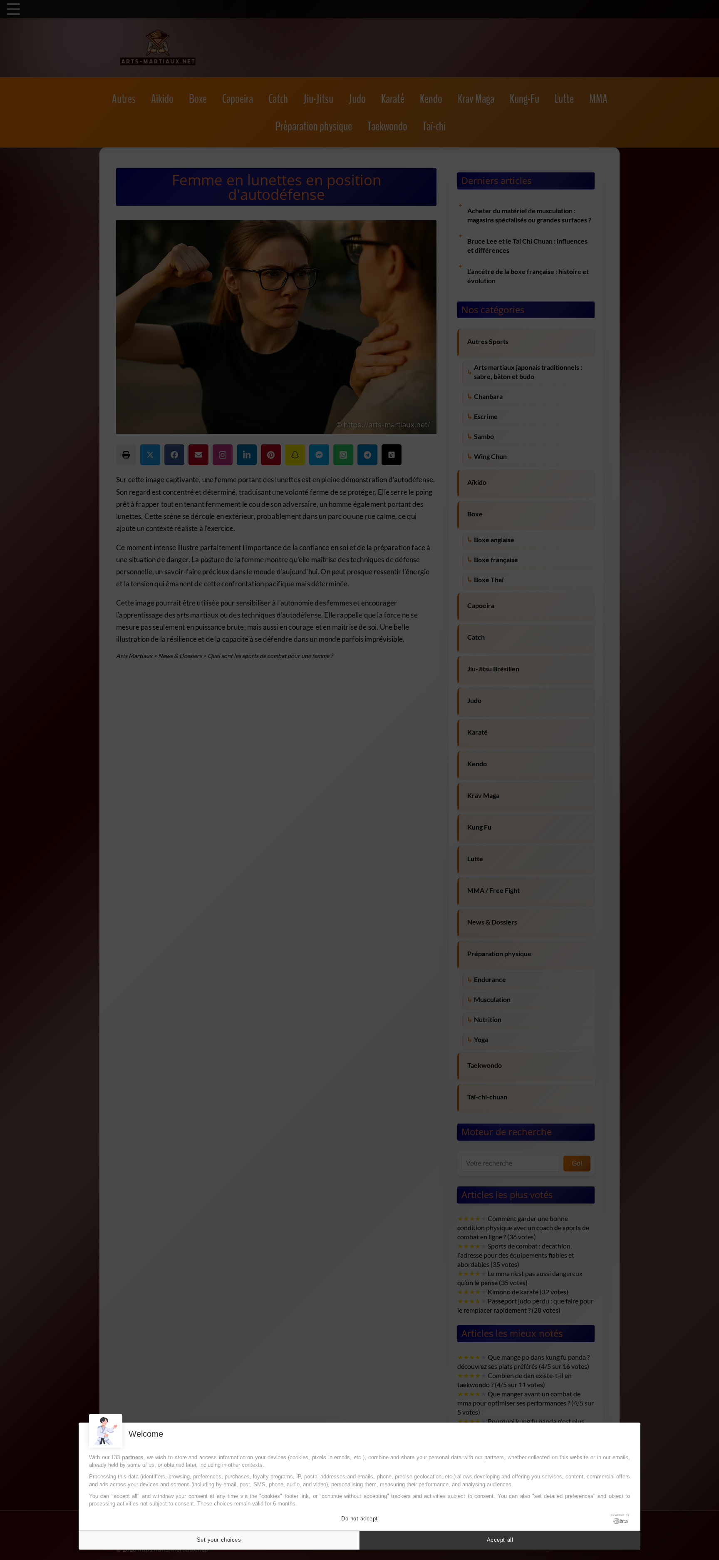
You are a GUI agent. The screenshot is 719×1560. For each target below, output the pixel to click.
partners (132, 1457)
